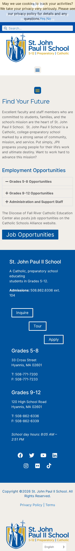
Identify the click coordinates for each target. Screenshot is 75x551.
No (48, 18)
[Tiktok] (49, 466)
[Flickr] (37, 466)
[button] (37, 69)
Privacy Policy (31, 505)
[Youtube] (43, 455)
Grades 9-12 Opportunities (31, 193)
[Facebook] (20, 455)
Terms (50, 505)
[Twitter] (32, 455)
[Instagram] (26, 466)
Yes (42, 18)
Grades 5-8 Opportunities (30, 181)
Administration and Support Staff (36, 202)
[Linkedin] (55, 455)
